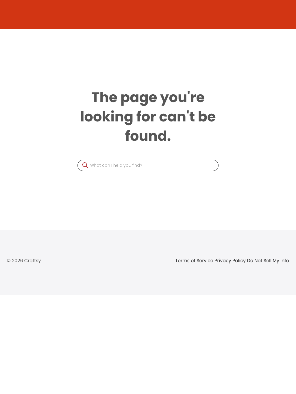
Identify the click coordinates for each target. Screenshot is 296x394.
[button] (85, 165)
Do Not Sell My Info (268, 260)
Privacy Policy (230, 260)
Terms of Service (195, 260)
